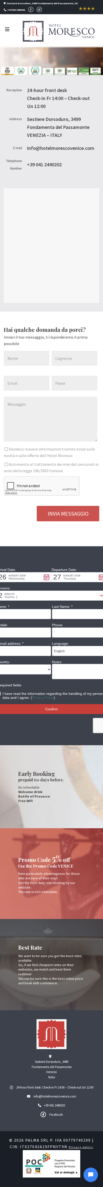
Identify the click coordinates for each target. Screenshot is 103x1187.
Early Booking (36, 773)
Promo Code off (44, 859)
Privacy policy (81, 1147)
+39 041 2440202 (54, 1105)
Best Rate (30, 947)
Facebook (55, 1114)
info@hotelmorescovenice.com (55, 1096)
